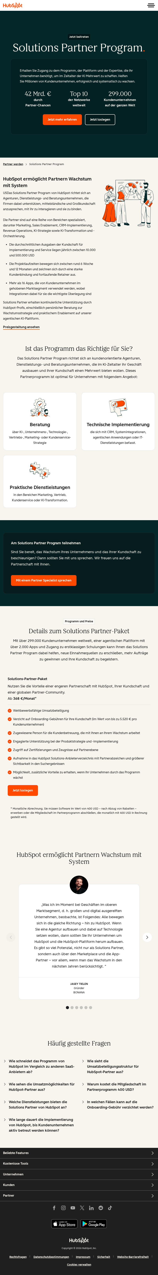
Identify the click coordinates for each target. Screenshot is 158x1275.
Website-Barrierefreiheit (133, 1257)
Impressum (83, 1257)
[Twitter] (82, 1208)
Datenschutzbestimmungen (51, 1257)
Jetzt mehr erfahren (62, 119)
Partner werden (13, 164)
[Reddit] (101, 1208)
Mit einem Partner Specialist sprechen (43, 580)
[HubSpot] (12, 5)
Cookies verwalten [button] (79, 1264)
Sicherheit (103, 1257)
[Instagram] (63, 1208)
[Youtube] (72, 1208)
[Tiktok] (110, 1208)
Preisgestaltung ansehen (21, 327)
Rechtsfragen (18, 1257)
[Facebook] (54, 1208)
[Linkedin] (91, 1208)
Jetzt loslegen (100, 119)
